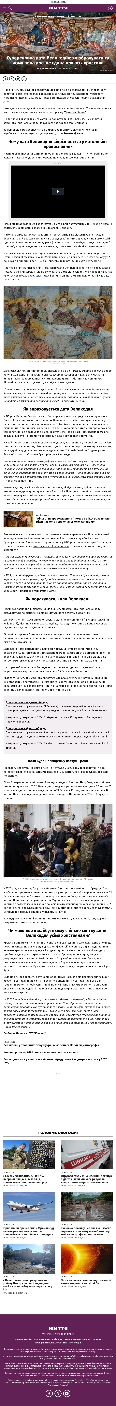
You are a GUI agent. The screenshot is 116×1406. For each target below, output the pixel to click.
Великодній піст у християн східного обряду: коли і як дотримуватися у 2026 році (55, 1060)
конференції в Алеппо (66, 946)
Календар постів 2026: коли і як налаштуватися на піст (41, 1052)
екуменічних (81, 129)
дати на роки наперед (33, 922)
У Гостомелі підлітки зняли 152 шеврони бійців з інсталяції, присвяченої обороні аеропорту (25, 1179)
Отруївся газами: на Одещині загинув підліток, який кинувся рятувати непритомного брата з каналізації (86, 1179)
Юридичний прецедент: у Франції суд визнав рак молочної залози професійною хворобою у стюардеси (28, 1231)
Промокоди (75, 1343)
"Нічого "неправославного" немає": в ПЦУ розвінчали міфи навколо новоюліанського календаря (73, 520)
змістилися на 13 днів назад (51, 546)
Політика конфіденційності (48, 1339)
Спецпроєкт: (58, 16)
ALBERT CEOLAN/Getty (58, 363)
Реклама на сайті (23, 1339)
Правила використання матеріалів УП (82, 1339)
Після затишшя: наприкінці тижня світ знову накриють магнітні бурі (86, 1282)
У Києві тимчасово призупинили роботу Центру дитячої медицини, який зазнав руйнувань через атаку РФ (27, 1285)
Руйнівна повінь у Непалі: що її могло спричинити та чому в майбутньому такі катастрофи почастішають (86, 1231)
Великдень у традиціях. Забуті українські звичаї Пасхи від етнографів (51, 1045)
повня (8, 786)
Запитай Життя (75, 112)
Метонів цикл (62, 736)
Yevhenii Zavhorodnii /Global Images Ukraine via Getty (58, 881)
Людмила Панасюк (47, 68)
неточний (43, 685)
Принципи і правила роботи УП (51, 1343)
